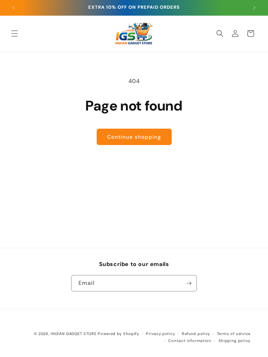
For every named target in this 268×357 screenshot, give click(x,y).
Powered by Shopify (118, 333)
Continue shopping (134, 137)
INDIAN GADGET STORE (73, 333)
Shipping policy (234, 340)
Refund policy (196, 333)
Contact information (189, 340)
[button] (14, 33)
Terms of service (234, 333)
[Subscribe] (188, 283)
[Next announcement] (254, 7)
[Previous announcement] (13, 7)
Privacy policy (160, 333)
